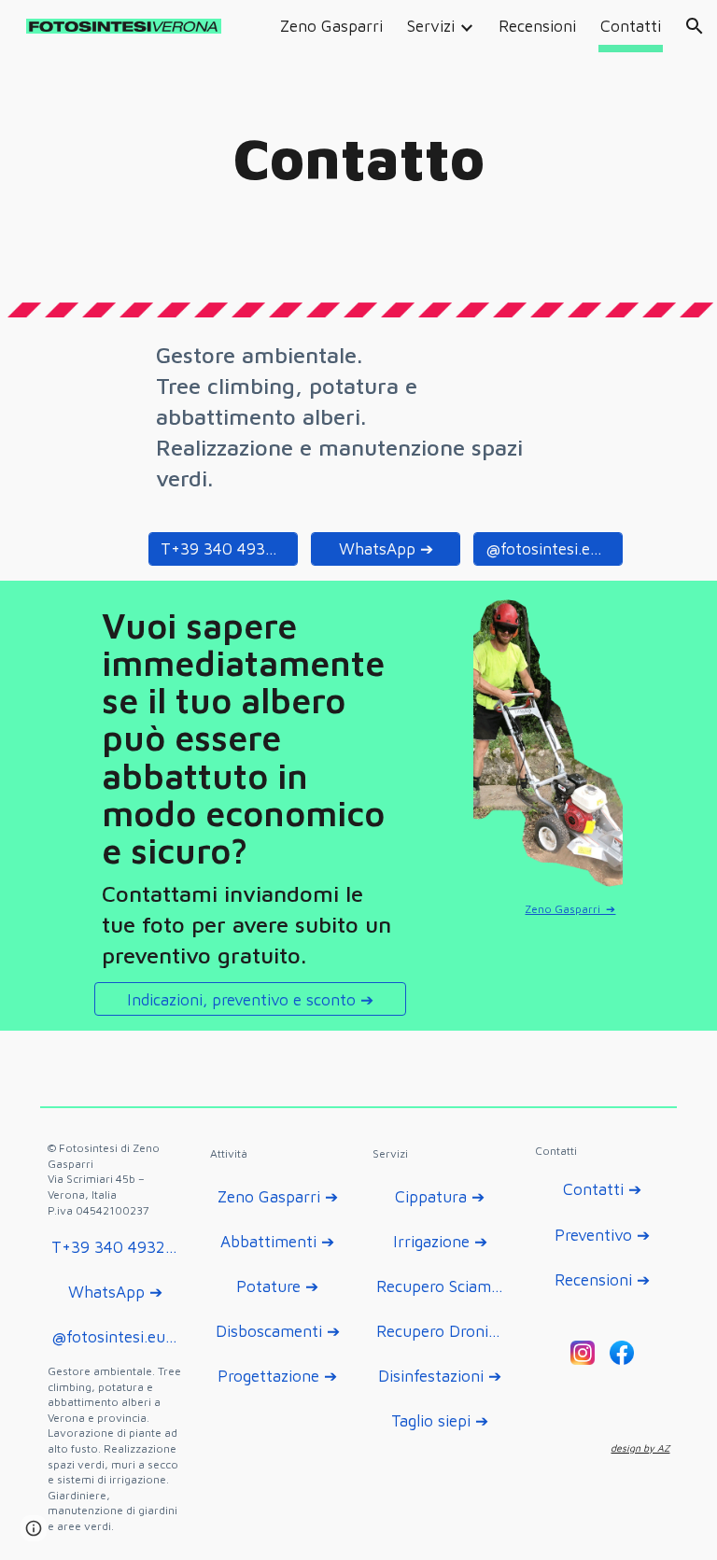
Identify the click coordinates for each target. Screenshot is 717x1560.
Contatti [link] (630, 25)
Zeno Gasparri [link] (331, 25)
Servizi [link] (431, 25)
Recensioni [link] (537, 25)
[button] (694, 26)
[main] (358, 159)
